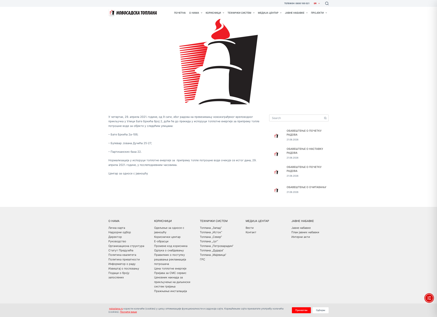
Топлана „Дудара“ (212, 250)
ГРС (202, 259)
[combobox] (295, 118)
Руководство (117, 241)
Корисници (213, 12)
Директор (115, 237)
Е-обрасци (161, 241)
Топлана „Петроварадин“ (216, 246)
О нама (194, 12)
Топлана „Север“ (211, 237)
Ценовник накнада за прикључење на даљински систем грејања (172, 282)
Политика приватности (124, 259)
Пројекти (317, 12)
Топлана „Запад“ (211, 227)
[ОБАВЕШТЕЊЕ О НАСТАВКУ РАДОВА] (276, 153)
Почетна (180, 12)
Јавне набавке (294, 12)
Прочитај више (128, 311)
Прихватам (301, 310)
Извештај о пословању (123, 268)
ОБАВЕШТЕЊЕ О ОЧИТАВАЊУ (306, 187)
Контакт (251, 232)
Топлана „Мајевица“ (213, 254)
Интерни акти (300, 237)
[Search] (327, 3)
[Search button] (325, 118)
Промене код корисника (170, 246)
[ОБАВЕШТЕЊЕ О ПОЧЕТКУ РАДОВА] (276, 135)
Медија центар (268, 12)
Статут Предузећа (120, 250)
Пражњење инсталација (170, 291)
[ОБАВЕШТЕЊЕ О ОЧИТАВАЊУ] (276, 190)
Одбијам (320, 310)
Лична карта (116, 227)
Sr (315, 3)
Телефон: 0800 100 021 (296, 3)
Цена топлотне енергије (170, 268)
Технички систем (239, 12)
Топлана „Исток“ (211, 232)
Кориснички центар (167, 237)
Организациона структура (126, 246)
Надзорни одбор (119, 232)
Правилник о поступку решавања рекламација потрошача (170, 259)
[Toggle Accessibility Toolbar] (429, 298)
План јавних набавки (305, 232)
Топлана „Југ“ (209, 241)
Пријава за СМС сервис (170, 273)
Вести (250, 227)
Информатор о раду (122, 264)
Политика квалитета (122, 254)
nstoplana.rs (116, 308)
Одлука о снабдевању (169, 250)
